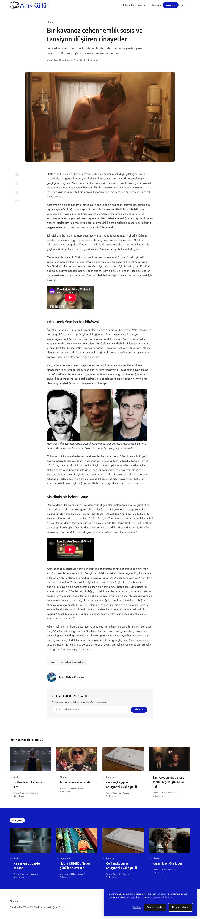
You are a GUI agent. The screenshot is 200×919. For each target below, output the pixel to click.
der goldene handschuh (72, 662)
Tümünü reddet (155, 907)
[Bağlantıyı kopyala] (17, 201)
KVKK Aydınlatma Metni (40, 907)
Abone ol (170, 4)
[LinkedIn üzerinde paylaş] (17, 192)
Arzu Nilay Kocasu (63, 60)
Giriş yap (156, 5)
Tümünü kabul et (180, 907)
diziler (16, 777)
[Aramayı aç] (188, 5)
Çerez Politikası (60, 907)
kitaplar (110, 777)
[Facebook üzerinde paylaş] (17, 175)
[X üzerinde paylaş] (17, 183)
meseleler (65, 858)
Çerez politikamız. (163, 897)
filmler (50, 22)
